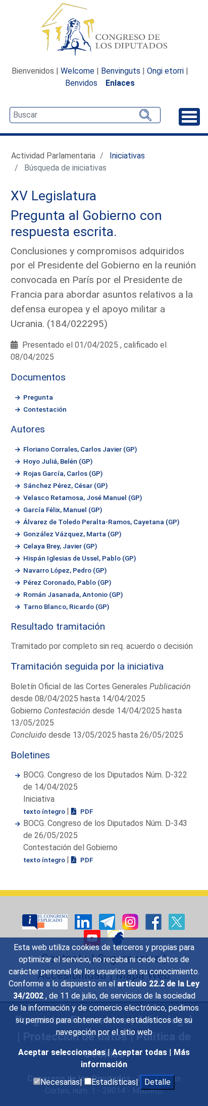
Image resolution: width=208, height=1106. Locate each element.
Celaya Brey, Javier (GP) (60, 546)
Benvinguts (120, 71)
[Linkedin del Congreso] (84, 921)
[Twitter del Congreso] (176, 921)
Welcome (77, 71)
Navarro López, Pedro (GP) (65, 570)
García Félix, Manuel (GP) (62, 510)
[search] (85, 115)
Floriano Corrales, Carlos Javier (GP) (80, 449)
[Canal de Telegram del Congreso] (108, 921)
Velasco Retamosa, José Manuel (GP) (82, 497)
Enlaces (120, 83)
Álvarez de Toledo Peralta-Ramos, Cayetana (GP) (101, 522)
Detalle (157, 1082)
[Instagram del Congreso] (131, 921)
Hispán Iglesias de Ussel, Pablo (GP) (79, 558)
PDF (86, 811)
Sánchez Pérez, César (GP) (65, 485)
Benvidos (81, 83)
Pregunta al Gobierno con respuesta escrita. (86, 223)
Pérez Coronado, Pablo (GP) (67, 582)
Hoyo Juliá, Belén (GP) (57, 461)
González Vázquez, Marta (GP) (72, 534)
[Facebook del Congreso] (154, 921)
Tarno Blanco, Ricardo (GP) (66, 606)
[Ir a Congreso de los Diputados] (104, 29)
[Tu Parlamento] (46, 921)
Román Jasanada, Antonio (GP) (73, 594)
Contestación (45, 409)
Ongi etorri (165, 71)
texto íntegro (45, 811)
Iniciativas (127, 155)
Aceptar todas (140, 1052)
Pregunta (38, 397)
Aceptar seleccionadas (63, 1052)
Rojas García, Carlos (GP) (62, 473)
